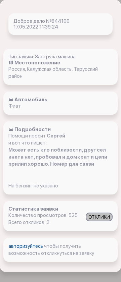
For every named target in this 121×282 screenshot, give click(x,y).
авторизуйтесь (26, 246)
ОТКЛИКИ (99, 217)
